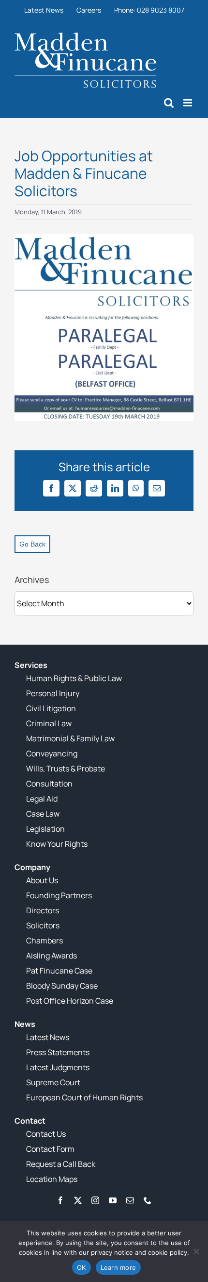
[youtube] (113, 1200)
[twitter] (78, 1200)
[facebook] (60, 1200)
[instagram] (95, 1200)
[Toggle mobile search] (169, 103)
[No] (196, 1251)
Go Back (32, 544)
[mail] (130, 1200)
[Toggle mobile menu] (188, 103)
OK (81, 1267)
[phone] (147, 1200)
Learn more (118, 1267)
